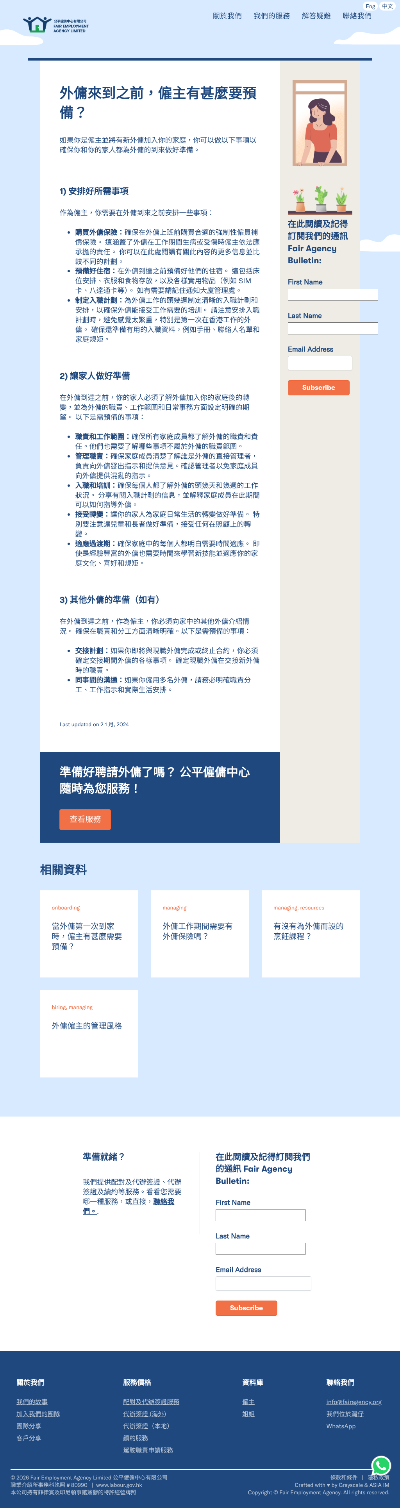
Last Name (305, 315)
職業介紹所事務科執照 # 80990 (50, 1484)
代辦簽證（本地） (148, 1426)
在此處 (150, 251)
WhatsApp (340, 1426)
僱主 (248, 1402)
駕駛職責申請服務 (148, 1450)
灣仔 (357, 1414)
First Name (305, 281)
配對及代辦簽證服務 (151, 1402)
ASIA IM (379, 1484)
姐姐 (248, 1414)
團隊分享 (28, 1426)
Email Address (311, 349)
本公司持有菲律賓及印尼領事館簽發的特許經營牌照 (73, 1492)
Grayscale (351, 1484)
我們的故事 (32, 1402)
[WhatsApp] (381, 1465)
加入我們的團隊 (38, 1414)
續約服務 (135, 1438)
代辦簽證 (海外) (144, 1414)
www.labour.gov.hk (119, 1484)
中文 (387, 6)
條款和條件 (344, 1477)
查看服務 (85, 819)
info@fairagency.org (354, 1402)
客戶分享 (28, 1438)
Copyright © (263, 1492)
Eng (370, 6)
